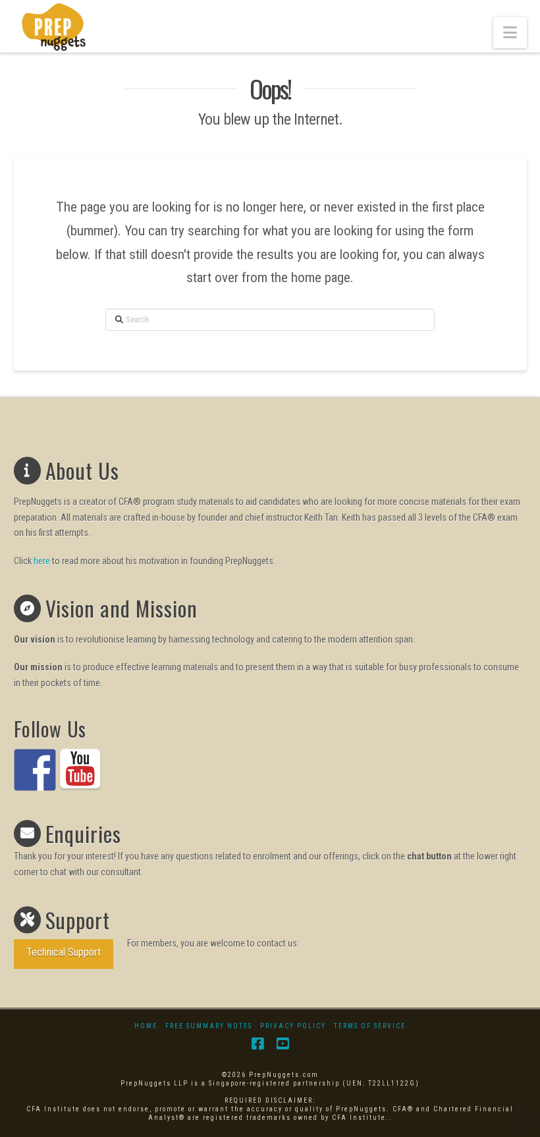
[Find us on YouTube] (80, 770)
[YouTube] (282, 1044)
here (42, 561)
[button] (510, 32)
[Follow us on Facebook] (35, 770)
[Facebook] (257, 1044)
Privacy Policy (293, 1026)
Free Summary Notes (208, 1026)
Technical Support (63, 952)
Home (145, 1026)
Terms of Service (370, 1026)
